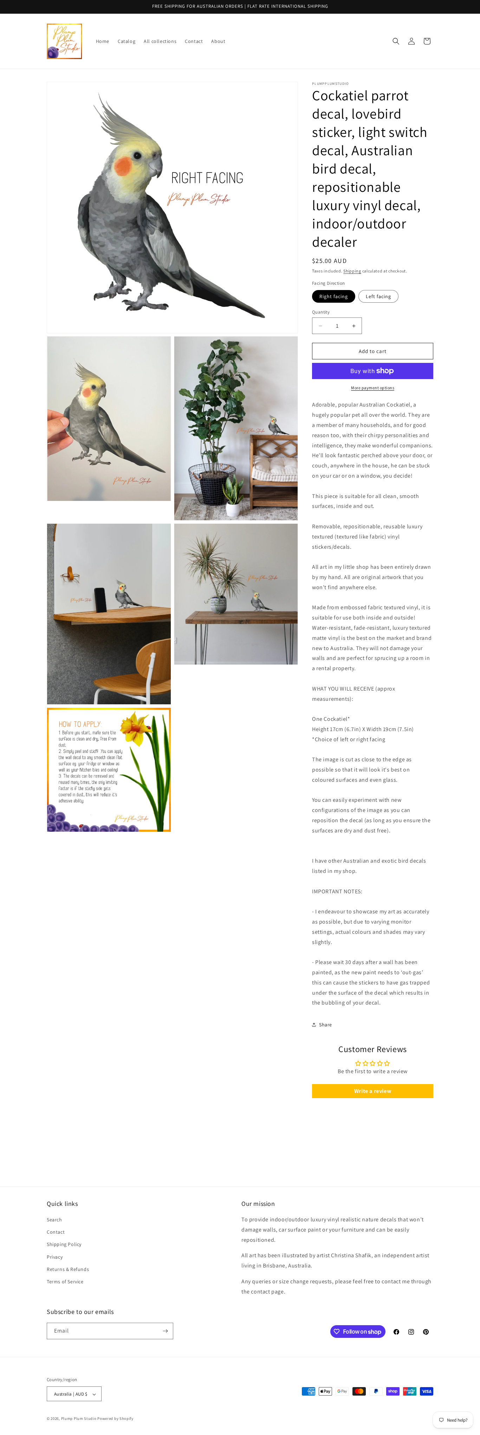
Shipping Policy (64, 1244)
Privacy (55, 1257)
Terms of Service (65, 1281)
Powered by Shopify (115, 1418)
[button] (396, 41)
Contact (56, 1232)
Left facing (378, 296)
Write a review (372, 1091)
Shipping (352, 270)
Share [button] (325, 1024)
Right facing (333, 296)
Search (54, 1219)
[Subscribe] (165, 1331)
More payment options (372, 387)
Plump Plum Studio (79, 1418)
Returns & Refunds (68, 1269)
